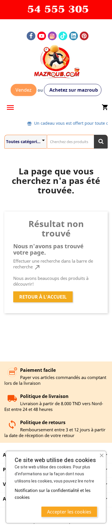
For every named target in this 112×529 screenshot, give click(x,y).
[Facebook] (31, 36)
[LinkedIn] (73, 36)
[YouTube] (41, 36)
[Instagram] (52, 36)
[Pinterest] (84, 36)
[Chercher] (101, 142)
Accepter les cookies (69, 512)
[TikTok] (63, 36)
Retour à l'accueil (43, 297)
